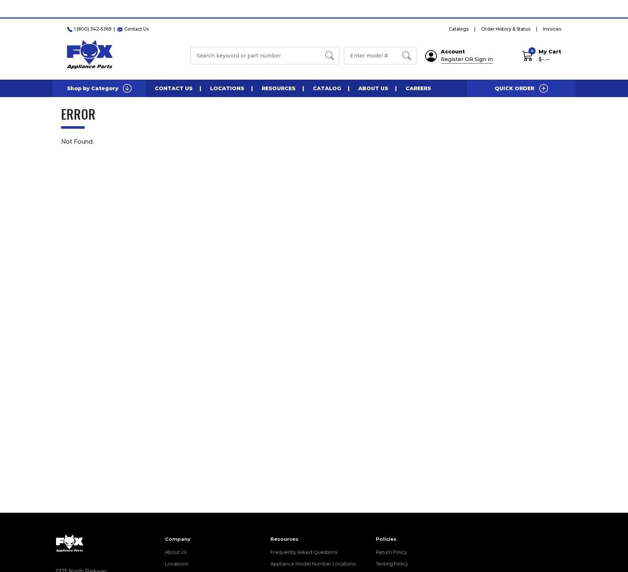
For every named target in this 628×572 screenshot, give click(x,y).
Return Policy (391, 552)
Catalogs (458, 29)
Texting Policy (392, 564)
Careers (418, 88)
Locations (227, 88)
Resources (278, 88)
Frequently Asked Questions (303, 552)
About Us (373, 88)
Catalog (327, 88)
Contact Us (174, 88)
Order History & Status (505, 29)
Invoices (552, 29)
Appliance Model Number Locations (312, 564)
